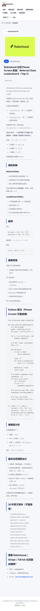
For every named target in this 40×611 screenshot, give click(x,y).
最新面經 (11, 10)
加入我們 (13, 13)
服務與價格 (29, 10)
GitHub (23, 605)
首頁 (4, 10)
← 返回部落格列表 (12, 31)
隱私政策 (17, 605)
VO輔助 (5, 13)
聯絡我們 (22, 13)
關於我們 (20, 10)
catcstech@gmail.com (24, 577)
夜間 (14, 17)
